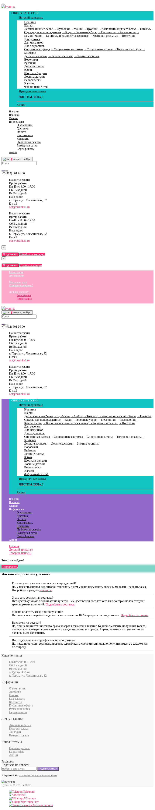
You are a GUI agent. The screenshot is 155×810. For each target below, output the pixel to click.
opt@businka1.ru (19, 207)
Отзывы (13, 118)
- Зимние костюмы (86, 56)
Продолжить (10, 254)
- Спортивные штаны (98, 49)
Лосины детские (34, 76)
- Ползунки (127, 35)
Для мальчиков (33, 42)
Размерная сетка (27, 145)
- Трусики (90, 28)
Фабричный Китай (36, 86)
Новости (14, 111)
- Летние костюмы (60, 56)
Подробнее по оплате (134, 615)
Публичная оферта (29, 142)
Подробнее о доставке (60, 604)
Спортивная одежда (37, 49)
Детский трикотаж (31, 17)
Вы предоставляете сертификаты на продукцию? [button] (43, 640)
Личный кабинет (18, 292)
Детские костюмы (35, 56)
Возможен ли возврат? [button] (26, 622)
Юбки (28, 69)
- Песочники (107, 32)
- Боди (67, 32)
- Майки (77, 28)
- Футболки (61, 28)
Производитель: (19, 748)
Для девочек (32, 39)
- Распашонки (126, 32)
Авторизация (16, 275)
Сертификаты (25, 148)
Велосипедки (32, 80)
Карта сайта (16, 751)
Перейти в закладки (32, 254)
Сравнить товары (30, 265)
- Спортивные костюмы (67, 49)
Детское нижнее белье (38, 28)
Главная (14, 546)
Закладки (15, 732)
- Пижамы (144, 28)
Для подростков (34, 46)
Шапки (28, 25)
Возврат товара (19, 735)
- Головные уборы (84, 32)
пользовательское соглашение (38, 775)
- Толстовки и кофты (127, 49)
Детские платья (34, 66)
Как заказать (25, 135)
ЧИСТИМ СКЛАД (31, 97)
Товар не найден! (20, 553)
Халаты (29, 83)
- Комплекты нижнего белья (117, 28)
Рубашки (30, 63)
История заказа (19, 728)
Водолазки (31, 59)
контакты (46, 590)
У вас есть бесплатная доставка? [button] (32, 597)
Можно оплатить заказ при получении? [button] (37, 611)
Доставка (23, 128)
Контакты (23, 138)
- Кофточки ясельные (103, 35)
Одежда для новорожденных (42, 32)
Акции (21, 105)
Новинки (30, 22)
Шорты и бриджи (35, 73)
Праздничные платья (32, 91)
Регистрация (16, 272)
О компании (25, 125)
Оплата (21, 131)
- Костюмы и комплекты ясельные (65, 35)
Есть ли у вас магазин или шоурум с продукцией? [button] (44, 583)
